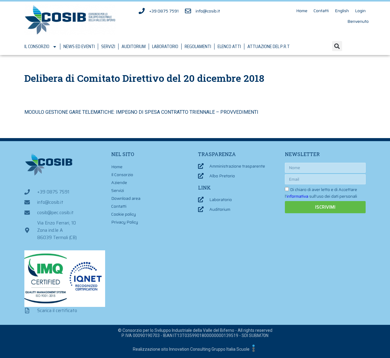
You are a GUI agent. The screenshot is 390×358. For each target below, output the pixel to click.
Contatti (321, 11)
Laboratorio (165, 46)
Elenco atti (229, 46)
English (342, 11)
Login (360, 11)
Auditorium (134, 46)
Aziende (119, 182)
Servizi (108, 46)
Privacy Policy (124, 222)
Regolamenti (198, 46)
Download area (125, 198)
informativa (297, 196)
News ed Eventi (79, 46)
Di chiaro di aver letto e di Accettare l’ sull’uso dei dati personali (321, 193)
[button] (337, 46)
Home (301, 11)
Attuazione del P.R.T (268, 46)
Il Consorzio (36, 46)
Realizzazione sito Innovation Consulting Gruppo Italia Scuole (191, 349)
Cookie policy (123, 214)
